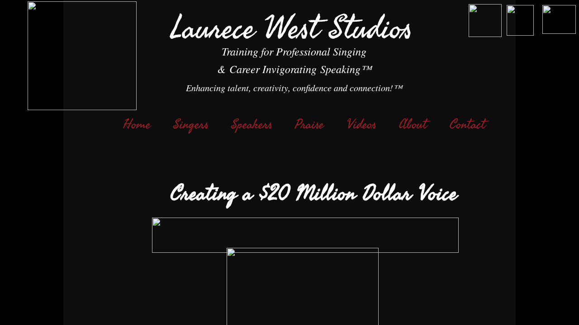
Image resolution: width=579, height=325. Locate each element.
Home (137, 125)
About (413, 125)
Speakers (251, 125)
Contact (467, 125)
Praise (309, 125)
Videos (361, 125)
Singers (191, 125)
